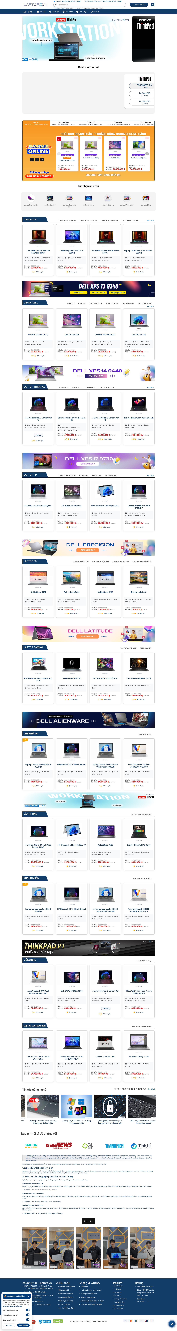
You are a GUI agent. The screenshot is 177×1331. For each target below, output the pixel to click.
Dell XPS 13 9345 (139, 335)
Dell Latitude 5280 (105, 592)
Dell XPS (79, 8)
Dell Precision (100, 8)
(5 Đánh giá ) (41, 356)
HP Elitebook (111, 475)
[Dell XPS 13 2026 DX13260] (71, 977)
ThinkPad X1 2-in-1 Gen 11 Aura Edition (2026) (38, 846)
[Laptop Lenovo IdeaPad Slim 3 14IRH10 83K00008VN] (105, 750)
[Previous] (28, 39)
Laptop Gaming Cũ (121, 562)
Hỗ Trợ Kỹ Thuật (64, 1304)
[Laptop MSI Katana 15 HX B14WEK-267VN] (105, 236)
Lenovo (49, 1213)
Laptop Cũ (73, 8)
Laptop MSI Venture (67, 220)
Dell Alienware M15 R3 (71, 678)
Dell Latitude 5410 (138, 592)
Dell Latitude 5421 (38, 592)
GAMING (101, 102)
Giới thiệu (83, 12)
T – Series (58, 103)
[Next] (149, 39)
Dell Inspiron (128, 303)
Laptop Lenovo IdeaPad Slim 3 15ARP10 (38, 766)
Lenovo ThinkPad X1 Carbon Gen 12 (105, 419)
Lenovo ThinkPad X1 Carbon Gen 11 (138, 418)
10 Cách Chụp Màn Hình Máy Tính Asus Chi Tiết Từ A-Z (120, 1122)
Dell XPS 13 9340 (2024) (67, 160)
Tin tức (42, 12)
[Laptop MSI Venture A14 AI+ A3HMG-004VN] (71, 1043)
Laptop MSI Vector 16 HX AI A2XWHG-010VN (38, 252)
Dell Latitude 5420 (71, 592)
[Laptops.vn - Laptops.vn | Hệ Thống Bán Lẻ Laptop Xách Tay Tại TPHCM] (36, 4)
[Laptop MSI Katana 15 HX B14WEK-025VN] (138, 236)
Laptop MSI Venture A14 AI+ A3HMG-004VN (71, 1058)
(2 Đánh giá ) (141, 1078)
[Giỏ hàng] (152, 4)
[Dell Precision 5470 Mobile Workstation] (38, 1043)
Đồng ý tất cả (23, 1325)
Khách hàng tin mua (88, 1297)
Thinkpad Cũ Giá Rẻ (107, 388)
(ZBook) (145, 88)
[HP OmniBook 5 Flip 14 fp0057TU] (105, 492)
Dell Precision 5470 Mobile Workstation (38, 1058)
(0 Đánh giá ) (39, 272)
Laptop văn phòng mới (141, 815)
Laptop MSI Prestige (88, 220)
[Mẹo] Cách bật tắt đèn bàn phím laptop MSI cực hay (53, 1122)
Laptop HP (118, 1292)
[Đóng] (28, 1296)
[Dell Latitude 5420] (71, 578)
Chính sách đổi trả (64, 1290)
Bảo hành (69, 12)
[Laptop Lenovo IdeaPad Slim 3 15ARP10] (38, 750)
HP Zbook (83, 475)
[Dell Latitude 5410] (138, 578)
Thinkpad (85, 8)
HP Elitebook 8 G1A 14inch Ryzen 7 (38, 506)
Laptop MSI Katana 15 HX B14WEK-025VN (138, 252)
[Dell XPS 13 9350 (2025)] (105, 321)
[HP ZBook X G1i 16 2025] (71, 492)
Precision (102, 88)
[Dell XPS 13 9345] (138, 321)
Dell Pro (82, 303)
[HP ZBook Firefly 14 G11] (138, 1043)
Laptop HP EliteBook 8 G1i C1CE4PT (139, 507)
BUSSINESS (58, 93)
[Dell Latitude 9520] (105, 831)
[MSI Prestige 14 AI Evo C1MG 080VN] (71, 236)
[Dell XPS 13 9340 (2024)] (38, 321)
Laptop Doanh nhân (142, 879)
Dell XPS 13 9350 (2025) (91, 158)
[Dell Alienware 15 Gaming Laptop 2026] (38, 664)
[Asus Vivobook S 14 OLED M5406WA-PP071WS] (138, 750)
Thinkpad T (77, 388)
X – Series (58, 95)
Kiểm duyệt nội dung (65, 1301)
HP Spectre (96, 475)
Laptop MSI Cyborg (130, 220)
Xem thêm (88, 1221)
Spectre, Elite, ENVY (145, 96)
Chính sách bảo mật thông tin (12, 1306)
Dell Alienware (144, 303)
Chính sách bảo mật (65, 1294)
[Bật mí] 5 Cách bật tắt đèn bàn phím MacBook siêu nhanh (154, 1122)
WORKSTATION (58, 85)
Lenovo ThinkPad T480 (105, 1057)
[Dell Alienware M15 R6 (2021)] (138, 664)
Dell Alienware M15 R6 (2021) (139, 678)
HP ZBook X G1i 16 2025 (72, 506)
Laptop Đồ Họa (119, 1302)
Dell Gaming (145, 648)
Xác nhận (9, 1325)
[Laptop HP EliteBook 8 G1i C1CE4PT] (138, 492)
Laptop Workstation (141, 1026)
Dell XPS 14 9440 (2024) (138, 158)
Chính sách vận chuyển (66, 1286)
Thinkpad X (63, 388)
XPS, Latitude (101, 96)
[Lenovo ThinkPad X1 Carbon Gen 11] (138, 404)
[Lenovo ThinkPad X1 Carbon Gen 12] (105, 404)
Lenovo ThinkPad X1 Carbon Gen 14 (38, 419)
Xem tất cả (150, 220)
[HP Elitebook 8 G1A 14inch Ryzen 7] (38, 492)
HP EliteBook (119, 1308)
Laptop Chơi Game (121, 1299)
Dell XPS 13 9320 (114, 158)
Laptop (68, 8)
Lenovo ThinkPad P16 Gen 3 (138, 845)
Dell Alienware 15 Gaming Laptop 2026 (38, 679)
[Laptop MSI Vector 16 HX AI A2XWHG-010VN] (38, 236)
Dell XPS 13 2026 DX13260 (72, 991)
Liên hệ (96, 12)
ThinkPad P (90, 388)
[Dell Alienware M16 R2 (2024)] (105, 664)
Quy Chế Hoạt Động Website (91, 1304)
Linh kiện (55, 12)
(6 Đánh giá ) (74, 699)
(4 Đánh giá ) (74, 356)
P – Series (58, 87)
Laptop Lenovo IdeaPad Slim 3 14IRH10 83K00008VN (105, 766)
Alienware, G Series (101, 104)
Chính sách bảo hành (66, 1297)
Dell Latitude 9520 (105, 845)
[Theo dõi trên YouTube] (33, 1322)
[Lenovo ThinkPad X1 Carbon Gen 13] (71, 404)
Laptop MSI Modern (109, 220)
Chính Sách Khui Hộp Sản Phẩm (92, 1301)
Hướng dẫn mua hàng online (91, 1290)
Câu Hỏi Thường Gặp (66, 1308)
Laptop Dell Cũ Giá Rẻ (141, 562)
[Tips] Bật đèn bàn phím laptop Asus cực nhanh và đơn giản (87, 1122)
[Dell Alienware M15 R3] (71, 664)
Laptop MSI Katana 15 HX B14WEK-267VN (105, 252)
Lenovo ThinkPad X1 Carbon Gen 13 (71, 419)
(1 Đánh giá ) (40, 613)
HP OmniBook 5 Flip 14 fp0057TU (105, 506)
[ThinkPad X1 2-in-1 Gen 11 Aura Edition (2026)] (38, 831)
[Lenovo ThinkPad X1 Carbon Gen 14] (38, 404)
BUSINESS (101, 94)
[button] (147, 153)
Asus (43, 1190)
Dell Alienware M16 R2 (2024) (105, 678)
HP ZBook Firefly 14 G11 (139, 1057)
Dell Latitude (91, 8)
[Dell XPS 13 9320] (71, 321)
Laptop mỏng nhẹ (143, 961)
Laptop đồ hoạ (144, 734)
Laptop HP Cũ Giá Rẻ (67, 475)
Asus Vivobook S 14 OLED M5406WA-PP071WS (139, 766)
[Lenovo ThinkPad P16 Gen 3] (138, 831)
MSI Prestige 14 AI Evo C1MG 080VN (72, 252)
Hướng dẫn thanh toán (89, 1294)
